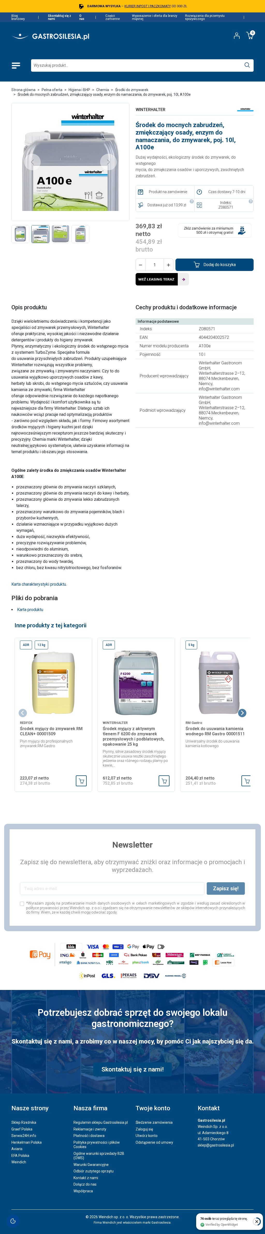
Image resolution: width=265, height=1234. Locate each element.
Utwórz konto (147, 1136)
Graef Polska (21, 1129)
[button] (140, 265)
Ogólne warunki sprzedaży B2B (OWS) (98, 1155)
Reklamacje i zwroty (89, 1129)
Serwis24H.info (23, 1136)
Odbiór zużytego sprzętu (93, 1171)
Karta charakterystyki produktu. (39, 584)
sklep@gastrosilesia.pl (216, 1145)
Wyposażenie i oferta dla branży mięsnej (154, 17)
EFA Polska (20, 1156)
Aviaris (17, 1149)
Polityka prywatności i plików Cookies (96, 1144)
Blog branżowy (18, 17)
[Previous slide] (23, 713)
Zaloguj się (144, 1129)
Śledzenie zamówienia (154, 1122)
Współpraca (83, 1191)
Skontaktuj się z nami (59, 17)
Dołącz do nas (85, 1184)
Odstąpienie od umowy (154, 1142)
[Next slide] (242, 713)
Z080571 (225, 207)
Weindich (18, 1162)
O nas (81, 17)
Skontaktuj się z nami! (132, 1069)
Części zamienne (112, 17)
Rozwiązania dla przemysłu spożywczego (205, 17)
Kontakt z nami (85, 1178)
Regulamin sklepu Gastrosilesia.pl (100, 1122)
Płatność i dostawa (89, 1136)
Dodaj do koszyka (219, 264)
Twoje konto (153, 1108)
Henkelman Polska (26, 1142)
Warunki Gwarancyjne (91, 1165)
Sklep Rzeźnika (23, 1122)
